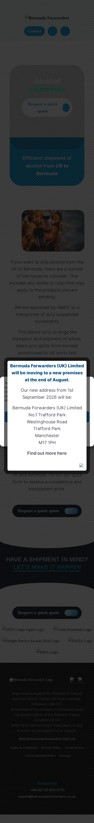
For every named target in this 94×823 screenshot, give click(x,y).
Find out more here (47, 453)
